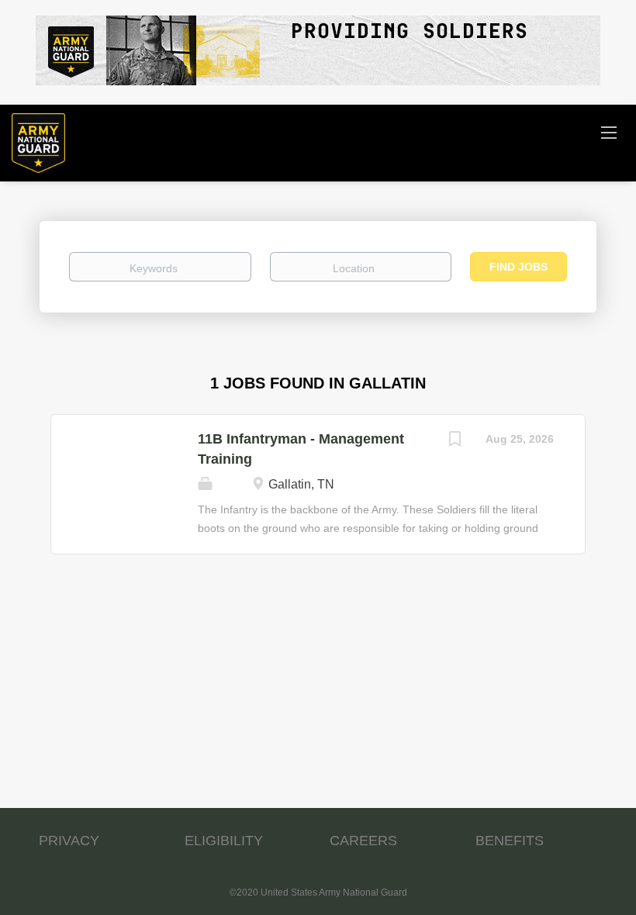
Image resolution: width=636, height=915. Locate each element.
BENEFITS (509, 840)
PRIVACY (69, 840)
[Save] (454, 441)
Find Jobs (518, 267)
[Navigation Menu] (609, 131)
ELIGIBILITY (224, 840)
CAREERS (363, 840)
